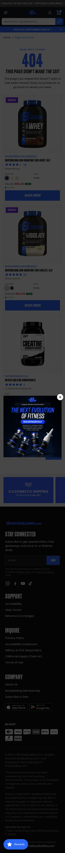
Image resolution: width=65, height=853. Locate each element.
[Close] (60, 397)
